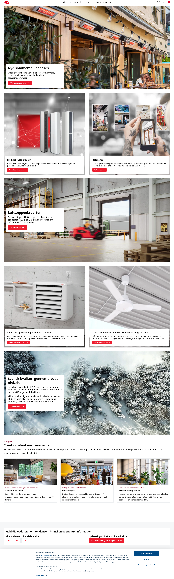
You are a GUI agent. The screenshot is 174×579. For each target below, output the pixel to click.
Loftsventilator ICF (101, 343)
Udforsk (77, 2)
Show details (40, 575)
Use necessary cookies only (147, 565)
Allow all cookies (146, 553)
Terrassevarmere (18, 83)
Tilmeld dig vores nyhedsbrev (108, 540)
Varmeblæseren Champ (17, 343)
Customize (145, 559)
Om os (88, 2)
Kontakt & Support (104, 2)
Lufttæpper (15, 227)
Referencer (98, 170)
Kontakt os (15, 406)
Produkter (65, 2)
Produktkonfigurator (16, 170)
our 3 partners (46, 555)
